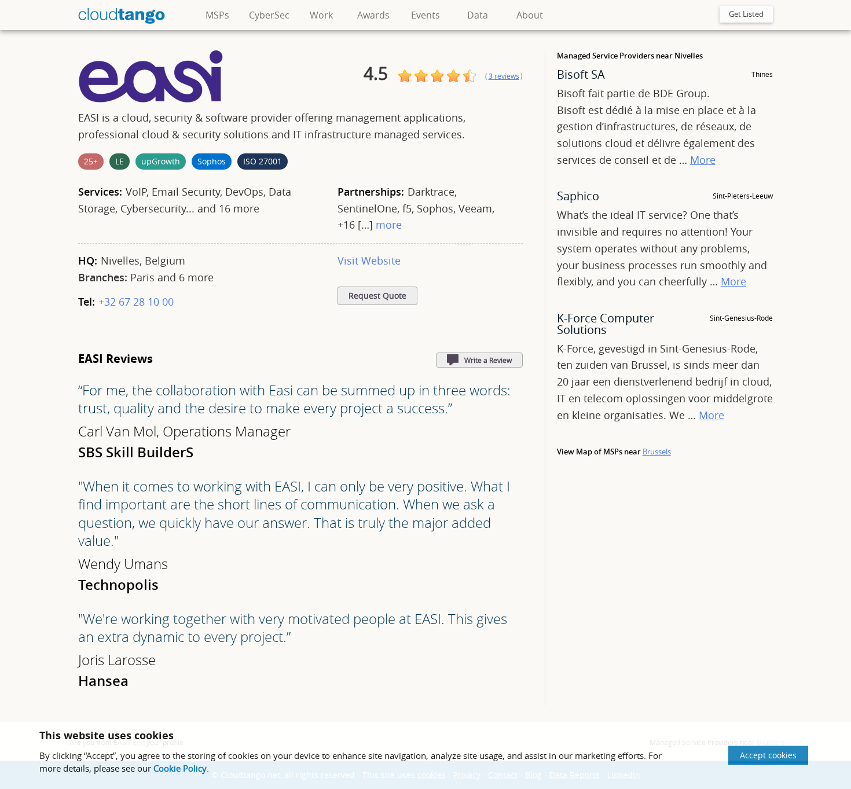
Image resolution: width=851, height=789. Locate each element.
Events (425, 15)
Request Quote (377, 296)
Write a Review (488, 360)
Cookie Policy (180, 768)
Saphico (578, 196)
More (703, 160)
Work (321, 15)
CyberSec (269, 15)
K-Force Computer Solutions (605, 323)
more (389, 225)
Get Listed (746, 14)
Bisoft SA (581, 74)
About (529, 15)
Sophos (211, 161)
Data (477, 15)
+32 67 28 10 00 (136, 302)
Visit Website (369, 260)
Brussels (657, 451)
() (504, 76)
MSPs (217, 15)
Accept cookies (768, 755)
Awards (373, 15)
